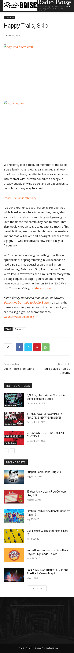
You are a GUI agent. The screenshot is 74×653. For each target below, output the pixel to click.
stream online (43, 288)
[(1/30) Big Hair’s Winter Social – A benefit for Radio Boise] (14, 400)
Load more (36, 588)
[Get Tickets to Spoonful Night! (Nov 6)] (14, 536)
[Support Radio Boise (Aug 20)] (14, 477)
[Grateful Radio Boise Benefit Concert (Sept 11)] (14, 516)
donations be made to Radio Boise (26, 302)
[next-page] (12, 451)
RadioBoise (9, 17)
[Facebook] (19, 347)
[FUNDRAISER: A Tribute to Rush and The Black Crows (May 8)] (14, 575)
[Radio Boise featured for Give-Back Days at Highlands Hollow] (14, 555)
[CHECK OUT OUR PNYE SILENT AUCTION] (14, 438)
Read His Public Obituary (20, 198)
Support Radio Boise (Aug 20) (44, 471)
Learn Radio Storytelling (19, 368)
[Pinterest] (37, 347)
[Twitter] (28, 347)
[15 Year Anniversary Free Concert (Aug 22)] (14, 497)
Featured (19, 329)
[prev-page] (6, 451)
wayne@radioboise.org (19, 316)
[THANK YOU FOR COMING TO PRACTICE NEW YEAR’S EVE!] (14, 419)
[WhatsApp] (46, 347)
